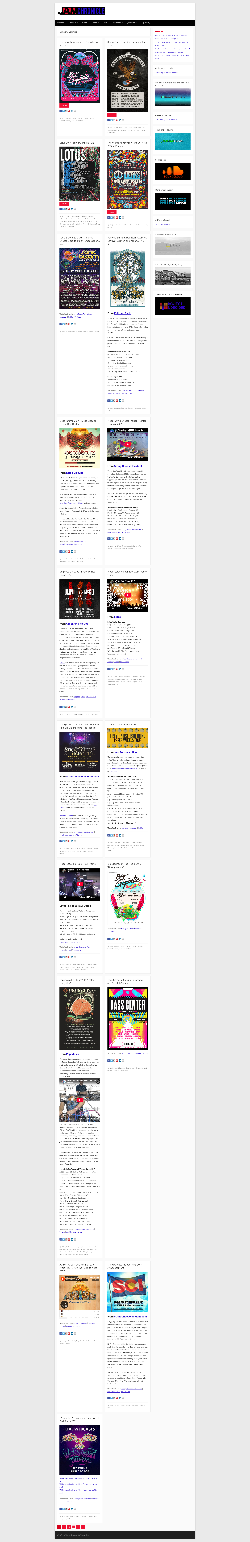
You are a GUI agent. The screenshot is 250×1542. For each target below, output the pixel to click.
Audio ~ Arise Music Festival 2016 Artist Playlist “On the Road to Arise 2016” (78, 1268)
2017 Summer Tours (120, 127)
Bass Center (130, 1068)
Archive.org (124, 662)
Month (84, 23)
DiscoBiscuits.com (66, 544)
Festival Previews (94, 1341)
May (81, 561)
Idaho (61, 221)
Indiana (122, 845)
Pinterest (76, 1326)
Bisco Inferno (70, 559)
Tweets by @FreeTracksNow (166, 120)
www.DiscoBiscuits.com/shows (71, 503)
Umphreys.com (79, 697)
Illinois (88, 967)
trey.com (114, 772)
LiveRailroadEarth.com (123, 393)
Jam (65, 221)
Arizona (84, 216)
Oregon (136, 130)
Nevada (76, 224)
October (77, 970)
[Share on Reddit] (66, 111)
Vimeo (116, 662)
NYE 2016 (94, 851)
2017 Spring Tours (72, 216)
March (82, 221)
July (108, 411)
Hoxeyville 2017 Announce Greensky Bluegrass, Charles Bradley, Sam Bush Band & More (172, 55)
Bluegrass (117, 408)
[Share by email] (75, 111)
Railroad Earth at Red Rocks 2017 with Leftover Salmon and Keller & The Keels (127, 241)
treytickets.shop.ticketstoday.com (124, 769)
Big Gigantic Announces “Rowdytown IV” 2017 (172, 49)
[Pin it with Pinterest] (69, 111)
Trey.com (124, 828)
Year (95, 23)
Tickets (109, 850)
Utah (131, 548)
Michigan (123, 130)
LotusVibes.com (127, 659)
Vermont (76, 1254)
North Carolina (126, 682)
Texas (98, 224)
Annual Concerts (71, 118)
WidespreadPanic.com (82, 1499)
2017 (63, 118)
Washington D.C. (113, 684)
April (79, 216)
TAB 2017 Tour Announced (121, 724)
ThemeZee (84, 1535)
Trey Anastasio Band (126, 752)
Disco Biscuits (74, 472)
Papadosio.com (79, 1229)
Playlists (68, 1343)
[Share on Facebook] (60, 111)
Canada (132, 843)
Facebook (63, 317)
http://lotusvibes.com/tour (69, 942)
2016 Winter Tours (72, 848)
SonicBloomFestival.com (83, 314)
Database (117, 23)
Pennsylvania (136, 848)
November (63, 970)
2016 (63, 848)
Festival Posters (135, 225)
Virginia (142, 130)
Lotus (117, 616)
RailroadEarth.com (128, 390)
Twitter (70, 317)
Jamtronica (71, 221)
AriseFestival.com (80, 1323)
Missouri (94, 221)
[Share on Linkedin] (72, 111)
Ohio (88, 224)
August (79, 1247)
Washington (111, 133)
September (79, 121)
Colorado (81, 118)
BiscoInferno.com (79, 541)
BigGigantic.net (127, 929)
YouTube (78, 317)
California (91, 216)
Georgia (116, 130)
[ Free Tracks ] (132, 23)
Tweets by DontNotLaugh (165, 224)
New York (130, 130)
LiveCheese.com (113, 532)
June (77, 221)
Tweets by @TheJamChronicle (166, 73)
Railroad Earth (122, 313)
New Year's (87, 851)
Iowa (78, 1249)
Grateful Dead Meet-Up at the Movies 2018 (171, 35)
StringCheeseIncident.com (131, 529)
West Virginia (83, 1254)
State (105, 23)
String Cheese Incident (128, 466)
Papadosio (72, 1054)
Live (60, 1519)
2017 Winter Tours (120, 546)
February (96, 219)
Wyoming (70, 226)
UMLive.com (91, 697)
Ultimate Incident (66, 816)
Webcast (70, 1519)
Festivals (72, 23)
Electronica (88, 219)
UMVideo (63, 700)
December (75, 851)
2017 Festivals (118, 225)
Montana (62, 224)
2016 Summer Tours (72, 1516)
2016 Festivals (70, 1341)
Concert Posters (90, 118)
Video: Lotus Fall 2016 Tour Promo (77, 863)
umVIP (62, 663)
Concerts (60, 23)
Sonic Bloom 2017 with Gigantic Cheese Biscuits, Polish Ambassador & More (79, 241)
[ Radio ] (146, 23)
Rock (64, 1519)
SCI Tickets (125, 532)
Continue (64, 105)
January (118, 682)
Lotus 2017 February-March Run (76, 142)
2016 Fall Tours (71, 965)
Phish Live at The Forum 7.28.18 (167, 39)
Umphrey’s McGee (77, 623)
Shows (140, 682)
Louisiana (87, 1249)
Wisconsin (62, 226)
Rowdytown (70, 121)
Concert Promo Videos (115, 679)
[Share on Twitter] (63, 111)
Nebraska (69, 224)
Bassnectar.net (127, 1053)
